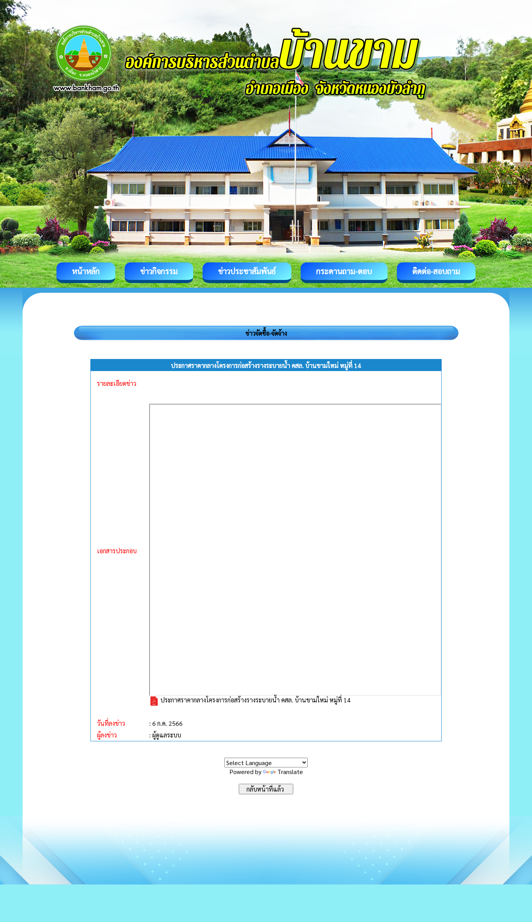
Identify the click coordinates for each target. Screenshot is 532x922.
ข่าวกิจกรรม (159, 271)
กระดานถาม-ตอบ (344, 271)
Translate (290, 771)
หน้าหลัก (86, 271)
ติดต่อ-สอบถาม (436, 271)
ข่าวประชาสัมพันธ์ (247, 271)
